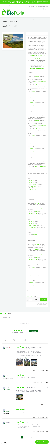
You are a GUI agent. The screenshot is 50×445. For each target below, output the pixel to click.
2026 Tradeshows (37, 5)
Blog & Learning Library (6, 5)
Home (3, 19)
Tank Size (29, 290)
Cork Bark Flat (31, 273)
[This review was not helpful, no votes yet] (46, 370)
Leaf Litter (37, 84)
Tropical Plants (33, 99)
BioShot (33, 91)
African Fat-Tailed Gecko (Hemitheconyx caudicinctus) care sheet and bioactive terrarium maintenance (37, 57)
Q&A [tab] (9, 317)
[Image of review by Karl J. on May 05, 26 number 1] (19, 362)
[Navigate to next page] (31, 437)
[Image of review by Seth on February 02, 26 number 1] (19, 397)
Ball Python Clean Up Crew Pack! (37, 68)
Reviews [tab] (4, 317)
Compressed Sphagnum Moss (40, 81)
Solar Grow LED (33, 102)
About (19, 5)
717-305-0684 (31, 6)
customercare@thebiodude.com (42, 6)
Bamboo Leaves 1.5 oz (33, 86)
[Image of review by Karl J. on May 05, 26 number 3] (34, 362)
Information (14, 5)
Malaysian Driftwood (32, 97)
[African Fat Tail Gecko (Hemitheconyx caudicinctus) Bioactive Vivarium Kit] (13, 41)
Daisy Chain (35, 105)
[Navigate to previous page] (19, 437)
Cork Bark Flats (32, 95)
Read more (24, 358)
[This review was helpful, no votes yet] (43, 370)
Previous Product (21, 30)
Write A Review (34, 331)
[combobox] (8, 340)
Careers (23, 5)
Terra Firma (37, 76)
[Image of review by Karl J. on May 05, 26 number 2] (27, 362)
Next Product (29, 30)
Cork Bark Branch (32, 277)
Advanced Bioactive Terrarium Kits (12, 19)
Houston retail (29, 5)
